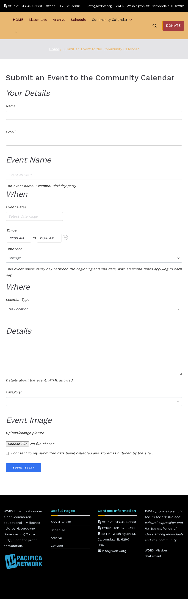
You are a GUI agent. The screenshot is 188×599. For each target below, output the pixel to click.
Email (10, 132)
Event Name (28, 160)
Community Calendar (110, 20)
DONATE (173, 26)
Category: (14, 392)
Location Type (17, 300)
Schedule (78, 20)
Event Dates (16, 207)
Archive (59, 20)
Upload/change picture (25, 433)
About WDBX (61, 522)
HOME (18, 20)
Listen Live (38, 20)
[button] (129, 20)
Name (11, 106)
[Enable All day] (65, 238)
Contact (57, 545)
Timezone (14, 249)
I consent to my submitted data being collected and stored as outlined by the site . (81, 453)
